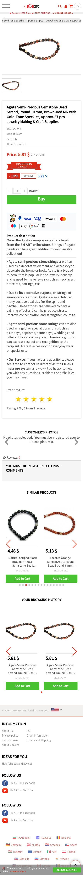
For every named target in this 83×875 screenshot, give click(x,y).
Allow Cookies (67, 870)
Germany (16, 845)
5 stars (50, 399)
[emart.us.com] (25, 7)
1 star (18, 399)
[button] (20, 585)
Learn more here (17, 871)
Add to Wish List (19, 144)
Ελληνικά (46, 838)
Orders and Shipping (39, 740)
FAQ (29, 731)
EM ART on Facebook (22, 783)
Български (24, 838)
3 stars (34, 399)
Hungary (18, 852)
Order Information (37, 735)
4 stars (42, 399)
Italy (54, 852)
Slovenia (44, 858)
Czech (73, 845)
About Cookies (10, 745)
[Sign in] (65, 6)
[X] (3, 868)
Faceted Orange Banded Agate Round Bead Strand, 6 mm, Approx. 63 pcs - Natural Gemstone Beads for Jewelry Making (60, 562)
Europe (37, 852)
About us (7, 731)
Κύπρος (64, 858)
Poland (71, 852)
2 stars (26, 399)
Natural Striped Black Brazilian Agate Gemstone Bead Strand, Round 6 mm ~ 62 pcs (22, 562)
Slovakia (24, 858)
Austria (36, 845)
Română (66, 838)
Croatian (55, 845)
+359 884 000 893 (62, 13)
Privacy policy (10, 735)
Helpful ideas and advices (17, 763)
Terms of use (10, 740)
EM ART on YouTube (22, 790)
